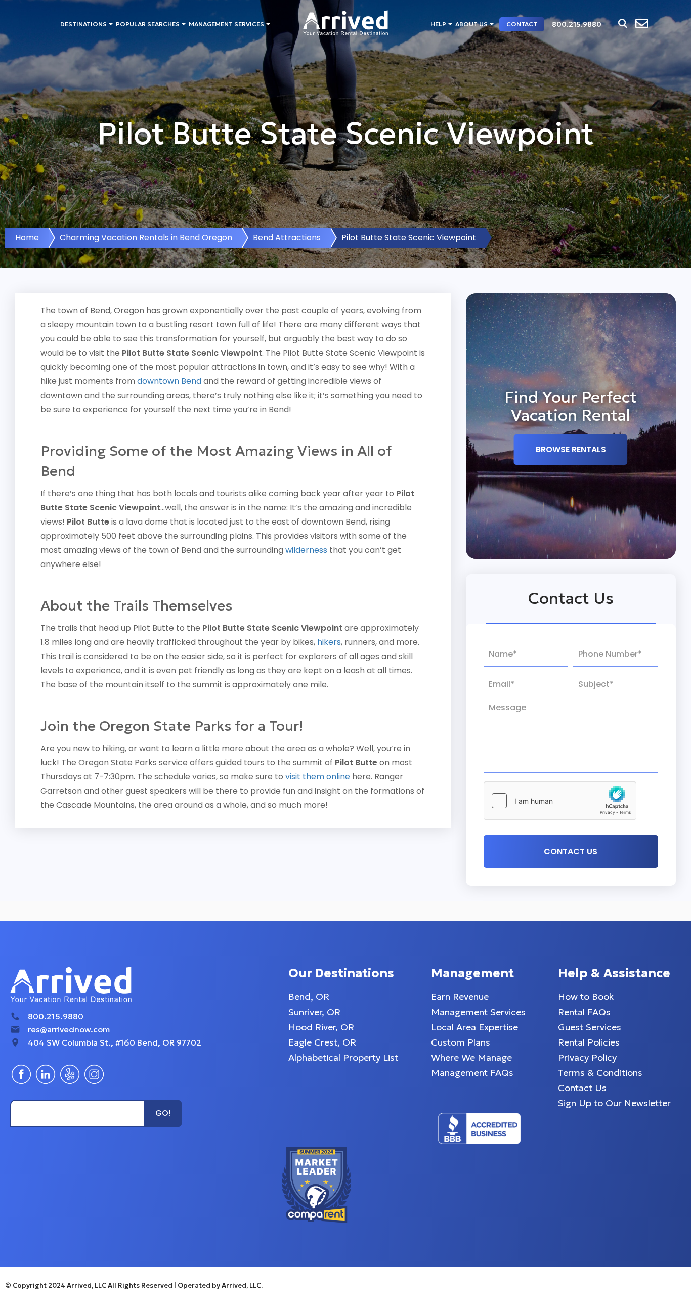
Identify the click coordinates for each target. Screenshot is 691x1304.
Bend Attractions (287, 237)
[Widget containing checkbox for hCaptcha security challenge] (560, 800)
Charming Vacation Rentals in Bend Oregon (146, 237)
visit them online (317, 777)
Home (27, 237)
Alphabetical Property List (343, 1057)
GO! (163, 1113)
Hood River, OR (321, 1027)
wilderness (306, 550)
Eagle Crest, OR (322, 1042)
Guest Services (589, 1027)
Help (438, 24)
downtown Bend (169, 381)
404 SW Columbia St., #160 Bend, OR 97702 (114, 1042)
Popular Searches (148, 24)
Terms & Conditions (600, 1072)
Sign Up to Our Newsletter (614, 1103)
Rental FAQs (584, 1012)
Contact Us (582, 1088)
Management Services (226, 24)
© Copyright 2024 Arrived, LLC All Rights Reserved (89, 1285)
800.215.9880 (55, 1016)
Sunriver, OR (314, 1012)
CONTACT (521, 24)
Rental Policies (589, 1042)
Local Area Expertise (474, 1027)
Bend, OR (308, 997)
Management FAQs (472, 1072)
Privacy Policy (587, 1057)
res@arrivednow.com (69, 1029)
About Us (471, 24)
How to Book (586, 997)
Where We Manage (471, 1057)
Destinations (83, 24)
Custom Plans (460, 1042)
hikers (329, 642)
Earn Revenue (460, 997)
